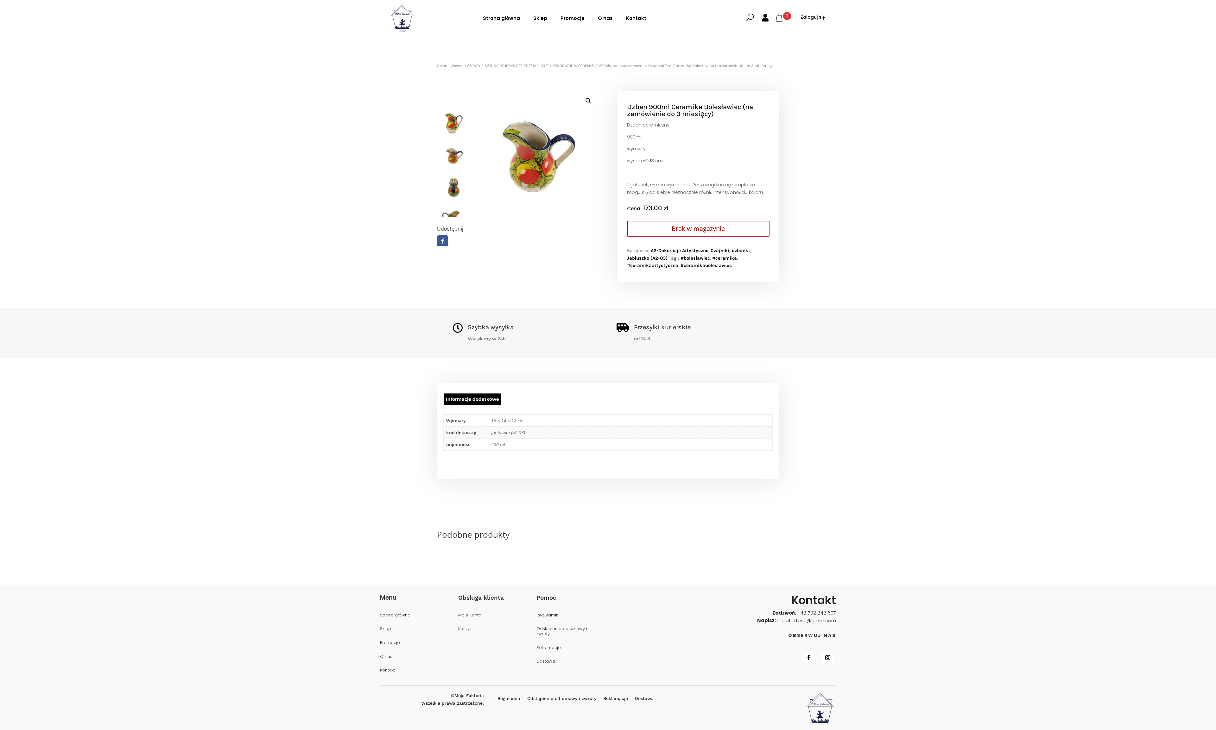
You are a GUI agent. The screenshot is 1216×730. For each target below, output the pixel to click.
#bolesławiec (695, 258)
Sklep (540, 18)
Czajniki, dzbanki (730, 250)
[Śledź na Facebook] (809, 658)
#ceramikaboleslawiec (706, 265)
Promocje (572, 18)
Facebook (442, 240)
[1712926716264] (534, 154)
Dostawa (545, 661)
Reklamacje (548, 648)
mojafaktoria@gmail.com (806, 620)
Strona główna (501, 18)
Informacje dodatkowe (472, 399)
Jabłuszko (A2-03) (647, 258)
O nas (605, 18)
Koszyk (465, 629)
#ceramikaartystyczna (652, 265)
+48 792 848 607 (816, 612)
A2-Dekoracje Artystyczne (621, 65)
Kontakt (636, 18)
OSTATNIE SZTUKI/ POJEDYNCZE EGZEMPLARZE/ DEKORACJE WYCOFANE (530, 65)
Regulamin (547, 615)
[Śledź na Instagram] (828, 658)
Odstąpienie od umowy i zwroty (561, 631)
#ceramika (724, 258)
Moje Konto (469, 615)
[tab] (472, 399)
